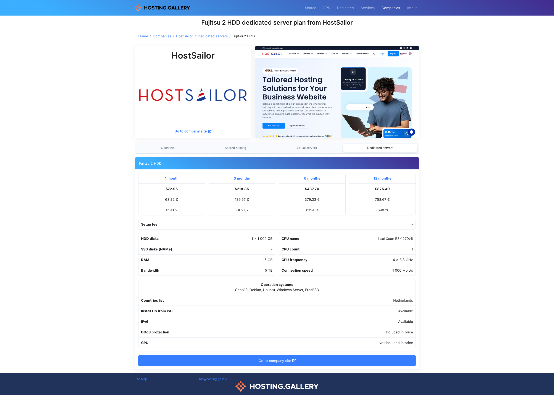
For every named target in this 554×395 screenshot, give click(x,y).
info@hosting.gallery (212, 379)
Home (143, 36)
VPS (326, 8)
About (412, 8)
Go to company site (191, 131)
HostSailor (184, 36)
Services (368, 8)
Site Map (141, 379)
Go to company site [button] (275, 360)
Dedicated (345, 8)
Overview (167, 148)
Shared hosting (235, 148)
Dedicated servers (213, 36)
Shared (310, 8)
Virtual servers (307, 148)
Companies (391, 8)
